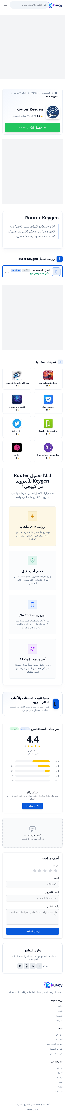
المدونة (59, 1015)
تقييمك (56, 865)
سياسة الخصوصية (55, 1044)
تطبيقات (59, 1006)
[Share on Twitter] (33, 966)
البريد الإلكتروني (52, 892)
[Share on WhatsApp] (26, 966)
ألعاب (60, 1010)
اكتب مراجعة (32, 806)
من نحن (59, 1034)
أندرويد (60, 1072)
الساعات (59, 1091)
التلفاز (60, 1086)
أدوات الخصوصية (19, 93)
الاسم (56, 878)
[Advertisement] (32, 47)
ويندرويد (59, 1077)
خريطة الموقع (56, 1053)
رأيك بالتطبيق (53, 906)
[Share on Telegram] (20, 966)
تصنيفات (59, 1020)
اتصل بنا (59, 1039)
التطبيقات (46, 93)
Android (34, 93)
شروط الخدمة (56, 1048)
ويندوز (60, 1067)
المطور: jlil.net (32, 1109)
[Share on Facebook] (39, 966)
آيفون (60, 1081)
